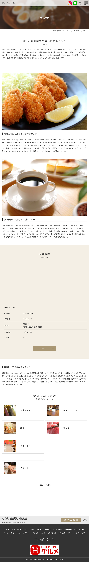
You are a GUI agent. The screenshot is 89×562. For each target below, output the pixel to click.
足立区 (40, 485)
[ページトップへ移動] (85, 520)
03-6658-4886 (28, 313)
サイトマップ (80, 533)
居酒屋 (48, 485)
